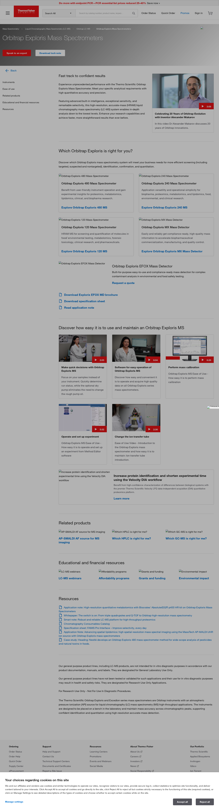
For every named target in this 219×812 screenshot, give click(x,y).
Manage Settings (14, 801)
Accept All (182, 801)
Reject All (205, 801)
